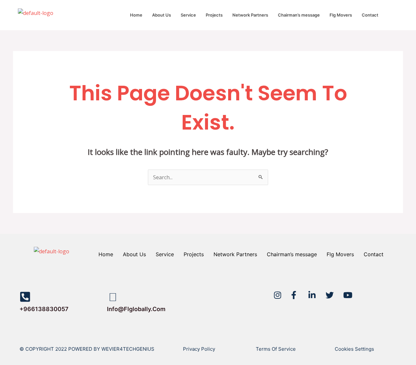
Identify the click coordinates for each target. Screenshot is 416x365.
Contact (370, 15)
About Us (161, 15)
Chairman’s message (299, 15)
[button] (371, 15)
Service (188, 15)
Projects (214, 15)
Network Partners (250, 15)
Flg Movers (341, 15)
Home (136, 15)
